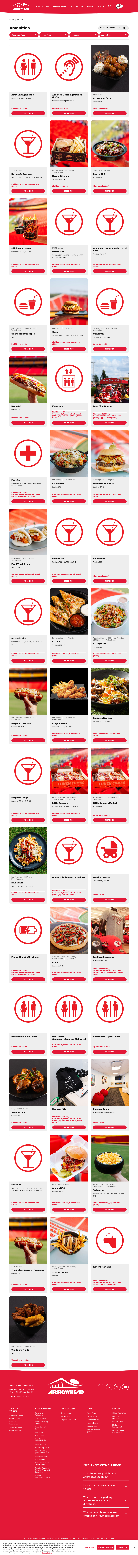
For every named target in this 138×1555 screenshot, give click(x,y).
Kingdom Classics (21, 723)
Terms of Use (52, 1538)
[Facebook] (101, 1387)
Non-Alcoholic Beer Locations (68, 877)
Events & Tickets (42, 6)
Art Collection (92, 1426)
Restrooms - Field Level (24, 1037)
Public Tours (91, 1413)
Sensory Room (101, 1109)
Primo (55, 962)
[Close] (135, 1547)
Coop (55, 332)
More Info (28, 113)
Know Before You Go (41, 1428)
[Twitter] (117, 1387)
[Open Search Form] (110, 6)
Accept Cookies (122, 1547)
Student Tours (92, 1423)
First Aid (16, 480)
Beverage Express (21, 174)
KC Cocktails (18, 638)
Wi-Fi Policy (76, 1538)
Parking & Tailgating (39, 1414)
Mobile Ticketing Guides (41, 1423)
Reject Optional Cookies (105, 1547)
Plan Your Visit (60, 6)
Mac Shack (17, 883)
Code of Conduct (41, 1456)
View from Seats (15, 1427)
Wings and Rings (20, 1350)
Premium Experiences (13, 1423)
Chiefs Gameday (15, 1430)
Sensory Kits (59, 1109)
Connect (100, 6)
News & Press (117, 1422)
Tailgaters (98, 1190)
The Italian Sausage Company (27, 1270)
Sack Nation (18, 1112)
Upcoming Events (16, 1415)
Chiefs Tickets (14, 1418)
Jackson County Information (118, 1431)
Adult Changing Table (23, 95)
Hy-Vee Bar (99, 559)
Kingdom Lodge (19, 798)
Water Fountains (102, 1267)
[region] (69, 1547)
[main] (69, 690)
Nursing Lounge (101, 877)
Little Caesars (60, 803)
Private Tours (92, 1416)
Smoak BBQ (58, 1188)
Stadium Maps (40, 1418)
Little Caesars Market (105, 803)
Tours (90, 6)
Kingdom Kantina (102, 718)
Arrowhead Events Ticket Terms (42, 1464)
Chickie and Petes (21, 248)
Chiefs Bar (58, 252)
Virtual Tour (65, 1416)
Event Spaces (66, 1413)
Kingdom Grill (59, 723)
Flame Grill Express (103, 483)
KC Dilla (56, 642)
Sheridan (16, 1185)
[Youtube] (125, 1387)
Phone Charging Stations (25, 957)
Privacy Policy (65, 1538)
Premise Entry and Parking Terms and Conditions (42, 1470)
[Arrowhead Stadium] (21, 6)
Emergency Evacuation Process (42, 1476)
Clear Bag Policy (41, 1444)
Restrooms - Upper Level (106, 1037)
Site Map (111, 1538)
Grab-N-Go (58, 559)
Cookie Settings (89, 1547)
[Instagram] (109, 1387)
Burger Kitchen (60, 176)
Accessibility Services (43, 1447)
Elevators (57, 406)
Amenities (39, 1432)
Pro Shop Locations (103, 957)
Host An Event (77, 6)
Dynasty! (16, 406)
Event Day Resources (116, 1417)
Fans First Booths (102, 406)
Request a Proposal (68, 1420)
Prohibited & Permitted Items (41, 1440)
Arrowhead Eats (102, 98)
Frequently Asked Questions (93, 1431)
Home (11, 20)
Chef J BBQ (99, 174)
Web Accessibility (88, 1538)
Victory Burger (60, 1272)
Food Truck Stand (21, 564)
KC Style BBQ (100, 644)
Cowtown (98, 334)
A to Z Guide (39, 1435)
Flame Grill (58, 483)
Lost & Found (40, 1459)
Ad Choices (101, 1538)
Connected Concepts (23, 334)
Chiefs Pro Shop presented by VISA (42, 1452)
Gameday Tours (93, 1420)
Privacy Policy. (47, 1553)
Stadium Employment (117, 1426)
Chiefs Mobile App (119, 1413)
